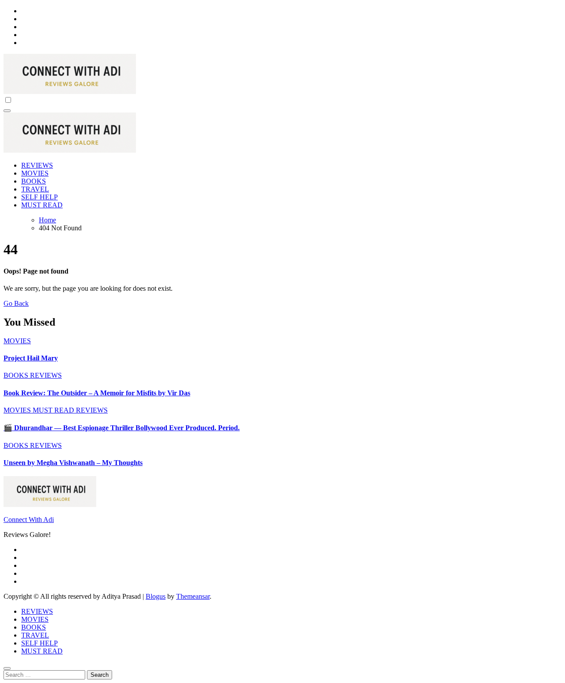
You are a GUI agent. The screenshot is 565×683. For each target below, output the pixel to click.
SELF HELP (39, 197)
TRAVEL (35, 189)
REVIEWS (37, 165)
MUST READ (42, 205)
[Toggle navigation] (7, 110)
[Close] (7, 668)
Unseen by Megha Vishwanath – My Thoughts (73, 462)
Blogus (156, 596)
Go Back (16, 303)
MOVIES (35, 173)
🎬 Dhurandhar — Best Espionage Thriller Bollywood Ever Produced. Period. (122, 428)
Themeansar (193, 596)
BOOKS (33, 181)
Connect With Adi (29, 519)
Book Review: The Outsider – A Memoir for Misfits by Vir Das (97, 393)
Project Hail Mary (31, 358)
